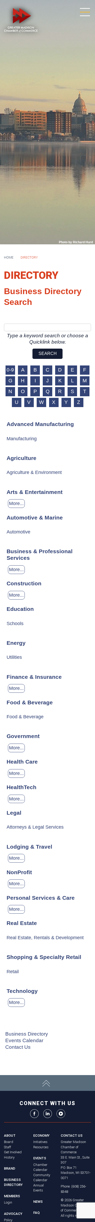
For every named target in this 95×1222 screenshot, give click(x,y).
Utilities (14, 657)
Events (39, 1158)
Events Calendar (24, 1040)
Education (20, 609)
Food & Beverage (30, 702)
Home (8, 257)
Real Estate (22, 923)
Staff (7, 1147)
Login (8, 1202)
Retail (13, 971)
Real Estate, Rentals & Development (45, 937)
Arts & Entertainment (35, 492)
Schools (15, 623)
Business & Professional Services (40, 554)
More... (16, 503)
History (9, 1157)
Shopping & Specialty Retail (44, 957)
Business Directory (26, 1034)
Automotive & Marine (35, 517)
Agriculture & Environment (34, 472)
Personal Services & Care (41, 898)
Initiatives (40, 1142)
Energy (16, 643)
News (38, 1202)
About (10, 1135)
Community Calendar (41, 1177)
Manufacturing (22, 438)
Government (23, 736)
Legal (14, 813)
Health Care (22, 762)
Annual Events (38, 1188)
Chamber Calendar (40, 1167)
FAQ (36, 1213)
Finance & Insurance (34, 677)
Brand (9, 1168)
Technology (22, 991)
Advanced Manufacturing (40, 424)
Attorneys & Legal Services (35, 827)
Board (8, 1142)
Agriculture (21, 458)
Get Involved (13, 1152)
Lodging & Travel (29, 847)
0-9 (10, 370)
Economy (41, 1135)
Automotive (18, 532)
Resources (41, 1147)
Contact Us (18, 1047)
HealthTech (21, 787)
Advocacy (13, 1214)
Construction (24, 583)
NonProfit (19, 872)
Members (12, 1196)
